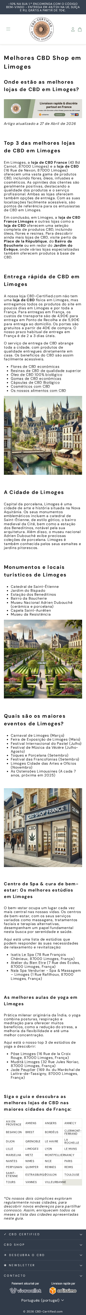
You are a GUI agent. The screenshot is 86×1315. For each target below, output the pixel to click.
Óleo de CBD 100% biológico (36, 374)
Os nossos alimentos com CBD (38, 390)
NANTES (11, 1161)
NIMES (29, 1161)
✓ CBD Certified (22, 1234)
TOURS (11, 1182)
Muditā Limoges (25, 1061)
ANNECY (70, 1123)
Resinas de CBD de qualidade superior (46, 370)
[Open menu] (8, 29)
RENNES (50, 1167)
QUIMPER (31, 1167)
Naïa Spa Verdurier (28, 970)
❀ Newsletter (19, 1265)
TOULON (51, 1175)
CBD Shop (14, 1245)
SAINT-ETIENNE (12, 1174)
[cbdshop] (43, 108)
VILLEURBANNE (55, 1182)
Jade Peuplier (23, 1069)
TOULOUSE (72, 1175)
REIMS (68, 1167)
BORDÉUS (51, 1132)
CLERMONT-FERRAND (73, 1132)
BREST (29, 1132)
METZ (29, 1155)
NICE (48, 1161)
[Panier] (79, 29)
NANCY (69, 1155)
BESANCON (14, 1132)
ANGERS (51, 1123)
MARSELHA (13, 1155)
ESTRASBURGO (36, 1175)
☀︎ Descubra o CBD (24, 1255)
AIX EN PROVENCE (14, 1123)
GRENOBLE (33, 1141)
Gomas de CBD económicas (36, 378)
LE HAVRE (51, 1141)
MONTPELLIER (55, 1155)
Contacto (15, 1276)
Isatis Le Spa (22, 954)
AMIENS (30, 1123)
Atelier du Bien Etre (28, 962)
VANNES (31, 1182)
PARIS (68, 1161)
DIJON (10, 1141)
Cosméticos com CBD (30, 386)
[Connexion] (72, 29)
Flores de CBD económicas (35, 366)
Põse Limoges (23, 1053)
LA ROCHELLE (71, 1141)
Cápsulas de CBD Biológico (35, 382)
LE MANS (70, 1149)
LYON (48, 1149)
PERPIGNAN (14, 1167)
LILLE (9, 1149)
